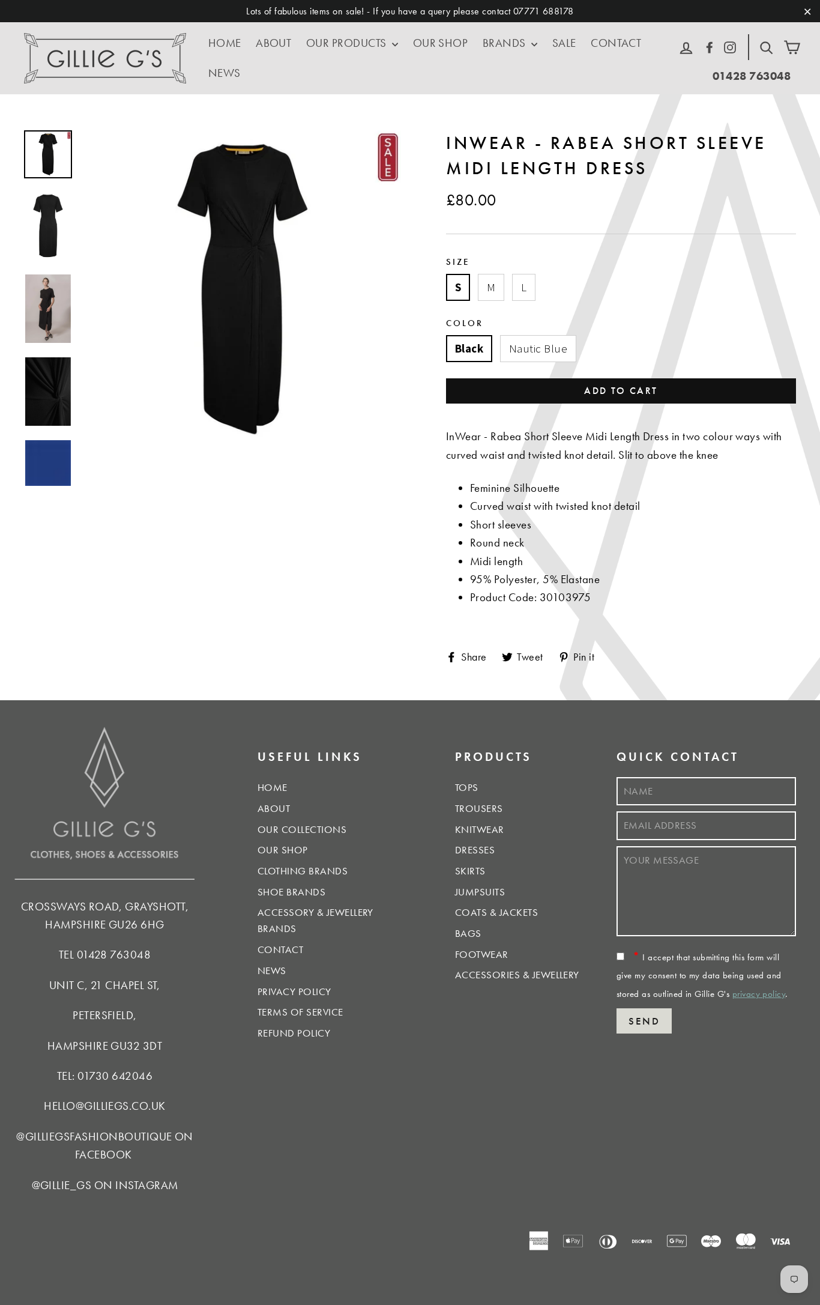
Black (469, 348)
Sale (564, 42)
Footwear (481, 954)
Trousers (479, 808)
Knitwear (479, 829)
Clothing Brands (303, 870)
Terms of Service (300, 1012)
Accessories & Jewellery (517, 974)
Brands (505, 42)
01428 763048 (752, 75)
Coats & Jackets (496, 912)
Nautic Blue (538, 348)
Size (458, 261)
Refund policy (294, 1033)
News (224, 72)
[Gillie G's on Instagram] (730, 45)
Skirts (470, 870)
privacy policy (759, 994)
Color (464, 323)
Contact (616, 42)
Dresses (475, 849)
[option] (242, 288)
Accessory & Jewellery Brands (315, 920)
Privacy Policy (294, 991)
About (273, 42)
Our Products (347, 42)
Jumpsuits (480, 891)
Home (224, 42)
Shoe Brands (291, 891)
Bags (468, 933)
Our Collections (302, 829)
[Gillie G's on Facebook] (710, 45)
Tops (466, 787)
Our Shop (440, 42)
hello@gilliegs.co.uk (105, 1105)
